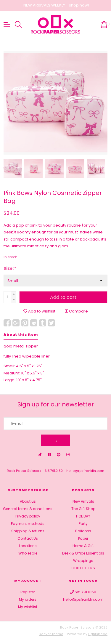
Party (83, 523)
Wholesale (27, 553)
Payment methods (27, 523)
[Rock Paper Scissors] (56, 24)
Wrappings (83, 560)
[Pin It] (24, 322)
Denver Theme (51, 634)
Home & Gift (83, 545)
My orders (27, 599)
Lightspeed (97, 634)
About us (28, 501)
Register (27, 591)
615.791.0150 (54, 471)
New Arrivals (83, 501)
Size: (10, 268)
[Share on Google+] (16, 322)
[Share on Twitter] (51, 322)
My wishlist (27, 606)
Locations (28, 545)
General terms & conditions (27, 508)
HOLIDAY (83, 516)
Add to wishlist (41, 311)
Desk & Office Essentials (83, 553)
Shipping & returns (27, 530)
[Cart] (104, 24)
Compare (78, 311)
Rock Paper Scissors (24, 471)
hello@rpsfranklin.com (85, 471)
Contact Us (27, 538)
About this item (21, 334)
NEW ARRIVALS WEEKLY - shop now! (56, 5)
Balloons (83, 530)
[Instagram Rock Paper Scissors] (68, 454)
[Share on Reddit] (33, 322)
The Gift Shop (83, 508)
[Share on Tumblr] (42, 322)
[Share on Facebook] (7, 322)
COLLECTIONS (83, 568)
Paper (83, 538)
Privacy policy (27, 516)
